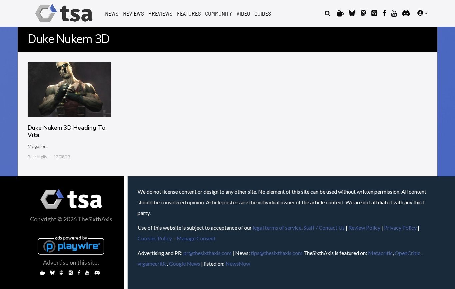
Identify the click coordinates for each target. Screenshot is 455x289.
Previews (160, 13)
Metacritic (380, 253)
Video (243, 13)
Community (218, 13)
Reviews (133, 13)
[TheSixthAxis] (64, 23)
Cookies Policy (155, 238)
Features (189, 13)
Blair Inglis (37, 157)
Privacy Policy (400, 227)
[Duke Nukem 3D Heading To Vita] (69, 89)
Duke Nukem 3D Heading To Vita (67, 131)
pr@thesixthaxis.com (207, 253)
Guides (262, 13)
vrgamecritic (152, 263)
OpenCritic (407, 253)
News (112, 13)
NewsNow (238, 263)
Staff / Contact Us (324, 227)
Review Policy (364, 227)
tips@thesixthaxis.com (276, 253)
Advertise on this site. (71, 262)
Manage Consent (196, 238)
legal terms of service (277, 227)
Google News (184, 263)
